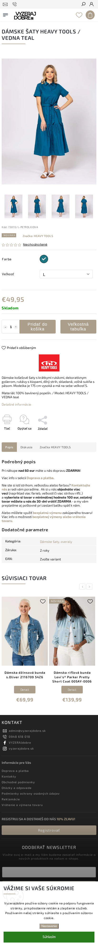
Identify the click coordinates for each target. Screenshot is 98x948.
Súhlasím (49, 936)
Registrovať (49, 830)
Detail (24, 690)
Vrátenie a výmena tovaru (22, 805)
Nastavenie (49, 926)
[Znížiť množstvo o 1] (5, 327)
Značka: (38, 236)
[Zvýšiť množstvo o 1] (16, 327)
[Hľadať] (83, 4)
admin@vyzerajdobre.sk (27, 731)
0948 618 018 (19, 736)
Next (90, 586)
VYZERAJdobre (20, 742)
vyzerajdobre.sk (21, 748)
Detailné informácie (16, 404)
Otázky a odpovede (17, 788)
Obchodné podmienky (18, 782)
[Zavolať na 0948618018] (15, 4)
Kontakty (9, 776)
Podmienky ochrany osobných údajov (31, 793)
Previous (83, 586)
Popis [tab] (9, 447)
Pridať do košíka (37, 326)
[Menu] (5, 14)
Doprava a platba (15, 771)
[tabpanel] (25, 650)
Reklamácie (11, 799)
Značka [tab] (55, 447)
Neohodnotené (35, 244)
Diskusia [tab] (26, 447)
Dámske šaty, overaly (56, 542)
